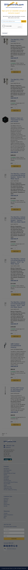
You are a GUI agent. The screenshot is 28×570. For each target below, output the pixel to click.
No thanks (5, 33)
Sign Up (23, 21)
